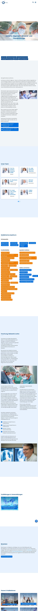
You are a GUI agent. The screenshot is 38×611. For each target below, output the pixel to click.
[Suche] (33, 2)
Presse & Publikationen (23, 59)
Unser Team (4, 57)
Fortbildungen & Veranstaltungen (7, 59)
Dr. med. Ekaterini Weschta (31, 170)
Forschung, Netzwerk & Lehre (22, 57)
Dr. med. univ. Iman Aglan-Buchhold (13, 192)
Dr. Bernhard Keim (13, 180)
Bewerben (16, 59)
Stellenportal (29, 550)
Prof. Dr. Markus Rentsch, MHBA (12, 170)
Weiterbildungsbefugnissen (17, 551)
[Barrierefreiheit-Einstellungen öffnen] (36, 521)
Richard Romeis (31, 180)
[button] (2, 609)
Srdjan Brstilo (30, 191)
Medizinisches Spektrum (11, 57)
